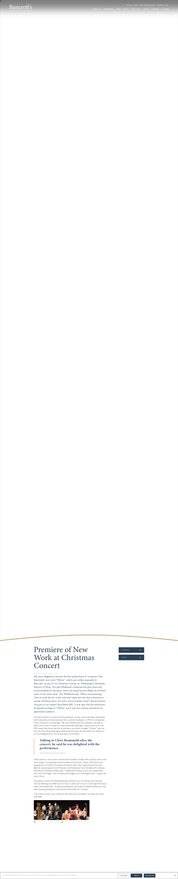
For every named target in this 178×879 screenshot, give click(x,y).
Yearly (124, 658)
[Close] (175, 875)
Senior (125, 9)
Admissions (108, 9)
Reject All (136, 875)
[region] (89, 875)
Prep (118, 9)
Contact (165, 9)
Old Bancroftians (149, 5)
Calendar (155, 9)
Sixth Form (136, 9)
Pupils (135, 5)
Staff (140, 5)
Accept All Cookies (149, 875)
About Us (97, 9)
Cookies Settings (123, 875)
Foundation (160, 5)
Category (128, 651)
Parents (129, 5)
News (146, 9)
